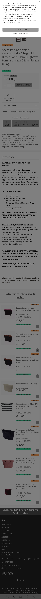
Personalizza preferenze (20, 33)
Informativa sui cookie (28, 20)
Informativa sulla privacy (13, 22)
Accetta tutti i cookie (20, 30)
